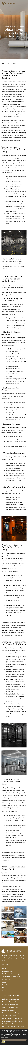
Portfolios (5, 985)
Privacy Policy (4, 1037)
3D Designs (6, 979)
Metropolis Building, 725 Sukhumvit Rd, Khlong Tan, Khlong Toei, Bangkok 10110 (13, 958)
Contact (4, 887)
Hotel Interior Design (9, 1024)
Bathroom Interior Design (10, 1002)
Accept (14, 1039)
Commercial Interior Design (11, 976)
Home (4, 968)
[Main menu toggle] (24, 3)
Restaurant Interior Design (11, 1013)
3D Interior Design (8, 1010)
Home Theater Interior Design (12, 1018)
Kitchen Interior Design (10, 1004)
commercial (13, 628)
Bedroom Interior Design (10, 999)
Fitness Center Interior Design (12, 1021)
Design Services (7, 971)
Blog (3, 987)
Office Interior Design (9, 1015)
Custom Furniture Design (10, 1007)
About (4, 982)
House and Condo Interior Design (13, 1026)
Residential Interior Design (11, 974)
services (22, 892)
